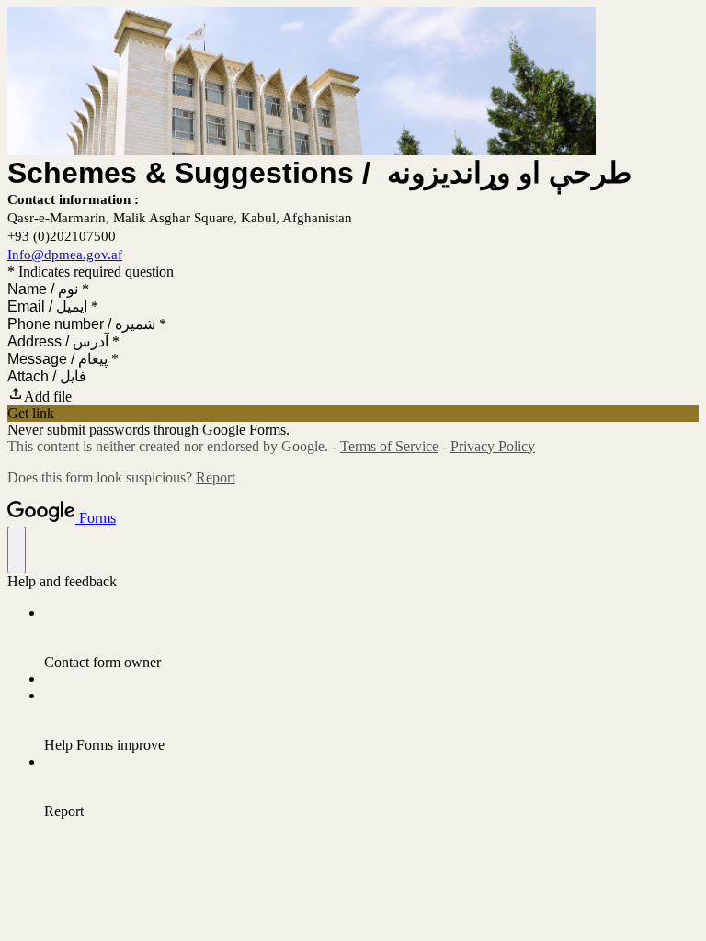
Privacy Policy (492, 446)
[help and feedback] (16, 550)
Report (215, 477)
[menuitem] (371, 638)
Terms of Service (389, 446)
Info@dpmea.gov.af (64, 254)
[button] (353, 395)
